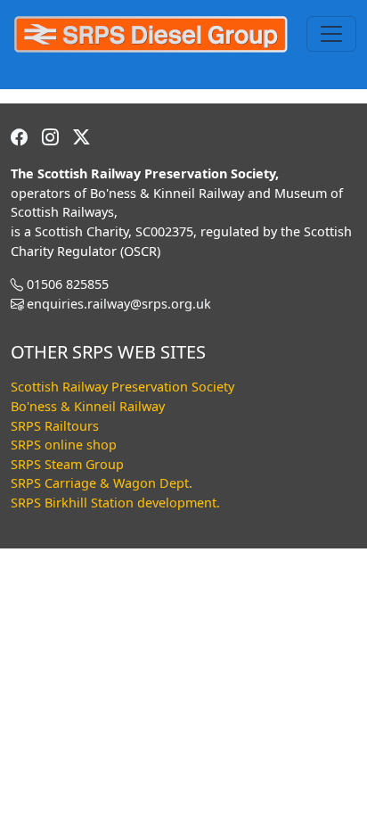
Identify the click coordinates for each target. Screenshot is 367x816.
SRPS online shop (64, 444)
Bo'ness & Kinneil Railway (88, 406)
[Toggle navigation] (331, 34)
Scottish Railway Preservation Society (122, 386)
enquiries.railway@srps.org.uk (119, 303)
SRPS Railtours (55, 425)
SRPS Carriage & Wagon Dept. (101, 482)
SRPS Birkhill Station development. (115, 502)
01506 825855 (68, 284)
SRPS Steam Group (67, 464)
